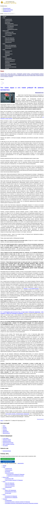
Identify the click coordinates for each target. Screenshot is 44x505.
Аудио (4, 49)
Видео (4, 43)
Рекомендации (8, 58)
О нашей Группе (8, 19)
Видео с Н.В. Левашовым (10, 45)
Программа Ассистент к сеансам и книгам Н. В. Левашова (10, 61)
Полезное (5, 56)
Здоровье (5, 430)
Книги (4, 36)
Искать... (2, 13)
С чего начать (5, 438)
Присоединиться (8, 20)
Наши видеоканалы (9, 23)
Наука (1, 420)
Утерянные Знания (7, 439)
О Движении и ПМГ (9, 32)
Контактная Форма (7, 450)
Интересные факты (7, 441)
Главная (4, 16)
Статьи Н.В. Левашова (9, 39)
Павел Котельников (40, 419)
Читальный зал (8, 42)
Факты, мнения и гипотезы (8, 444)
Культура (5, 428)
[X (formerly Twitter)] (3, 83)
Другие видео (8, 48)
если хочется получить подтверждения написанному (17, 413)
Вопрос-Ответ (6, 30)
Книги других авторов (10, 40)
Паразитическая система (8, 442)
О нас (4, 17)
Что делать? (5, 445)
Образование (5, 431)
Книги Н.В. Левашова (9, 38)
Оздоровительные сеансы (10, 46)
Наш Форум (7, 22)
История (4, 427)
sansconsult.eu (21, 463)
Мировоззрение (6, 433)
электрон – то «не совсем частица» (31, 288)
